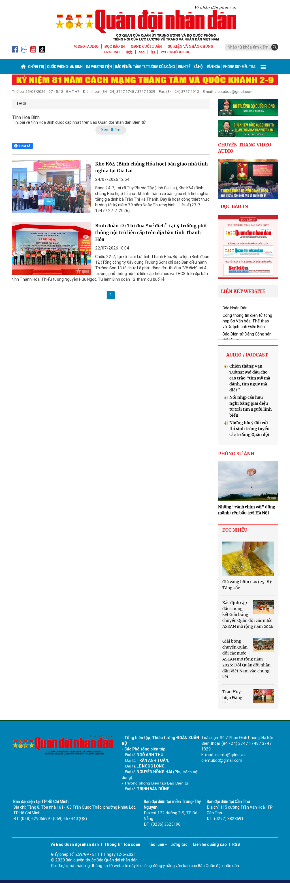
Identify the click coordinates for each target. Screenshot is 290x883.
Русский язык (175, 52)
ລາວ (141, 52)
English (112, 52)
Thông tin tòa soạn (122, 844)
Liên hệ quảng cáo (210, 844)
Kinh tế (184, 66)
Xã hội (198, 66)
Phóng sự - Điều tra (239, 66)
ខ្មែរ (153, 52)
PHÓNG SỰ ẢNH (236, 453)
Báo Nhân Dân (235, 308)
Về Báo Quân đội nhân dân (74, 844)
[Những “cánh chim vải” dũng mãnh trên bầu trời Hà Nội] (248, 481)
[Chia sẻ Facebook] (22, 146)
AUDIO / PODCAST (247, 355)
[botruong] (248, 107)
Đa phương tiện (99, 66)
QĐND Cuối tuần (146, 46)
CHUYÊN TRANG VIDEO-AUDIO (246, 148)
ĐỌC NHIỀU (234, 530)
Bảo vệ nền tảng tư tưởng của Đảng (145, 66)
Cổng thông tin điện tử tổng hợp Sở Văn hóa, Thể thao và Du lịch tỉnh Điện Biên (247, 321)
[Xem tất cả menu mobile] (263, 66)
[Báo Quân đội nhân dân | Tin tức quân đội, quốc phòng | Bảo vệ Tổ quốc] (145, 23)
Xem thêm (110, 129)
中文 (129, 52)
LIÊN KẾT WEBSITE (243, 291)
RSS (236, 844)
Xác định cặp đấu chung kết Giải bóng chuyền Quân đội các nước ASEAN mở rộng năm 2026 (247, 614)
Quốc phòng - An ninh (64, 66)
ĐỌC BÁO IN (115, 46)
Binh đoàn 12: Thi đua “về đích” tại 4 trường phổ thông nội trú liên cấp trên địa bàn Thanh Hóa (150, 232)
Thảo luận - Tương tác (166, 844)
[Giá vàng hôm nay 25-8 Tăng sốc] (248, 559)
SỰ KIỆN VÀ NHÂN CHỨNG (190, 46)
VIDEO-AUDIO (86, 46)
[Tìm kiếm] (274, 47)
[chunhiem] (248, 128)
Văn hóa (213, 66)
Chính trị (36, 66)
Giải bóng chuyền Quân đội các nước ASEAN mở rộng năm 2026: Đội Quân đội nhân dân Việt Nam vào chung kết (246, 659)
